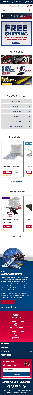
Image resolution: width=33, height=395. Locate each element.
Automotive (16, 116)
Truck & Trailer (16, 126)
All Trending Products (16, 236)
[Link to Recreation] (29, 121)
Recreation (16, 121)
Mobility (16, 106)
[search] (29, 10)
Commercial (16, 111)
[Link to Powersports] (29, 101)
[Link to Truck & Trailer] (29, 126)
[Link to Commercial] (29, 111)
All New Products (16, 182)
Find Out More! (8, 302)
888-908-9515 (16, 337)
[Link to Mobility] (29, 106)
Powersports (16, 101)
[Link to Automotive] (29, 116)
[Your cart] (31, 6)
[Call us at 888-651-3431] (28, 6)
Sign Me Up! (16, 374)
